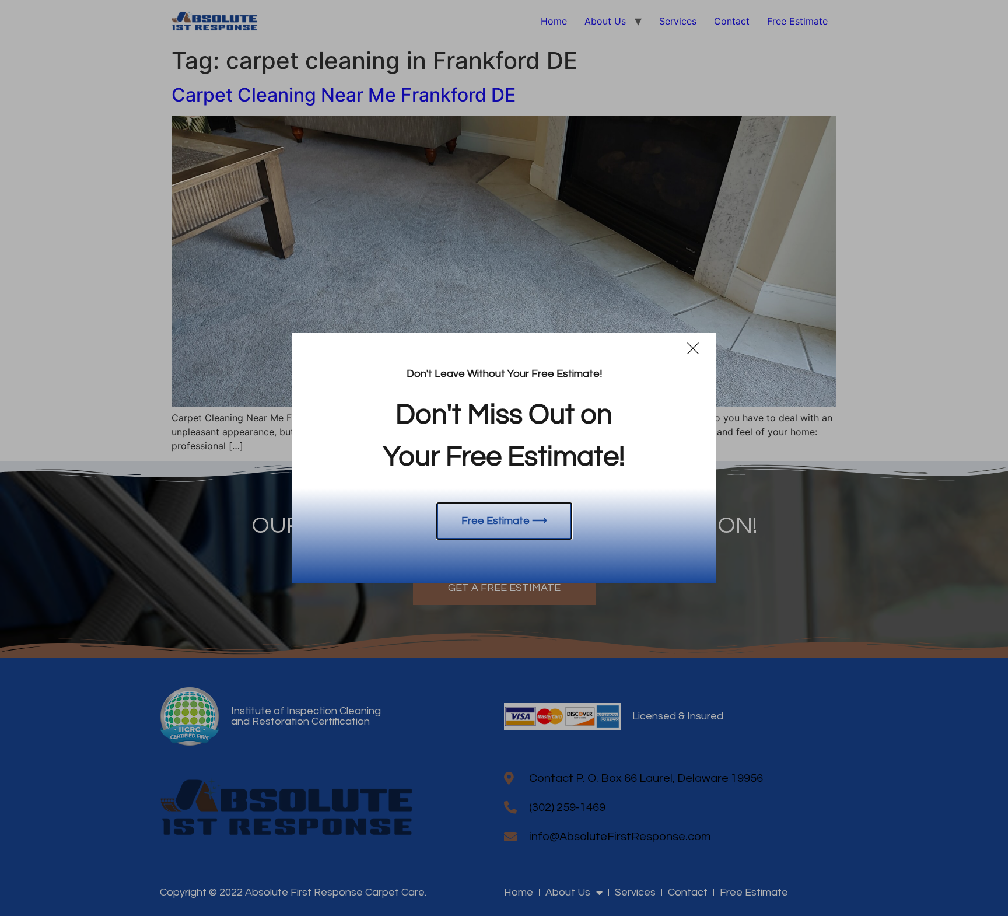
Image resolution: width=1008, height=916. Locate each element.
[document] (504, 458)
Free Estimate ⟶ (504, 520)
